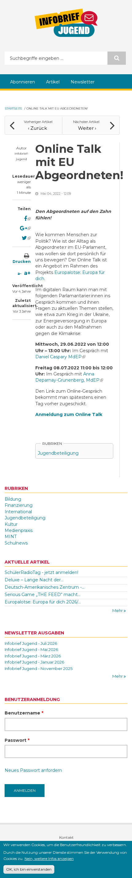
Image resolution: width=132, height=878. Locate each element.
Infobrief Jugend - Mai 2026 (31, 649)
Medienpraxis (19, 530)
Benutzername (24, 713)
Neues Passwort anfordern (33, 770)
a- (19, 273)
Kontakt (66, 837)
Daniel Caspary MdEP (60, 357)
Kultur (11, 524)
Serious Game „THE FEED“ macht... (42, 594)
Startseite (13, 108)
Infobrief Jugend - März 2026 (33, 655)
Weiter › (87, 128)
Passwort (17, 740)
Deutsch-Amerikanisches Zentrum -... (44, 587)
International (18, 511)
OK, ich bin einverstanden (29, 869)
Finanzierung (19, 505)
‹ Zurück (37, 128)
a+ (27, 273)
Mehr (118, 610)
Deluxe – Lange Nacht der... (34, 580)
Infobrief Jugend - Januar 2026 (34, 662)
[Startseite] (66, 22)
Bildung (13, 499)
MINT (11, 536)
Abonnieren (22, 82)
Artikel (53, 82)
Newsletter (83, 82)
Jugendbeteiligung (58, 453)
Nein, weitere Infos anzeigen (49, 858)
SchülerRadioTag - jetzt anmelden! (41, 572)
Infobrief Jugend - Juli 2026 (31, 643)
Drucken (22, 261)
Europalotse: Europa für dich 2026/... (43, 602)
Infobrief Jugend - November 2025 (38, 668)
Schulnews (16, 543)
